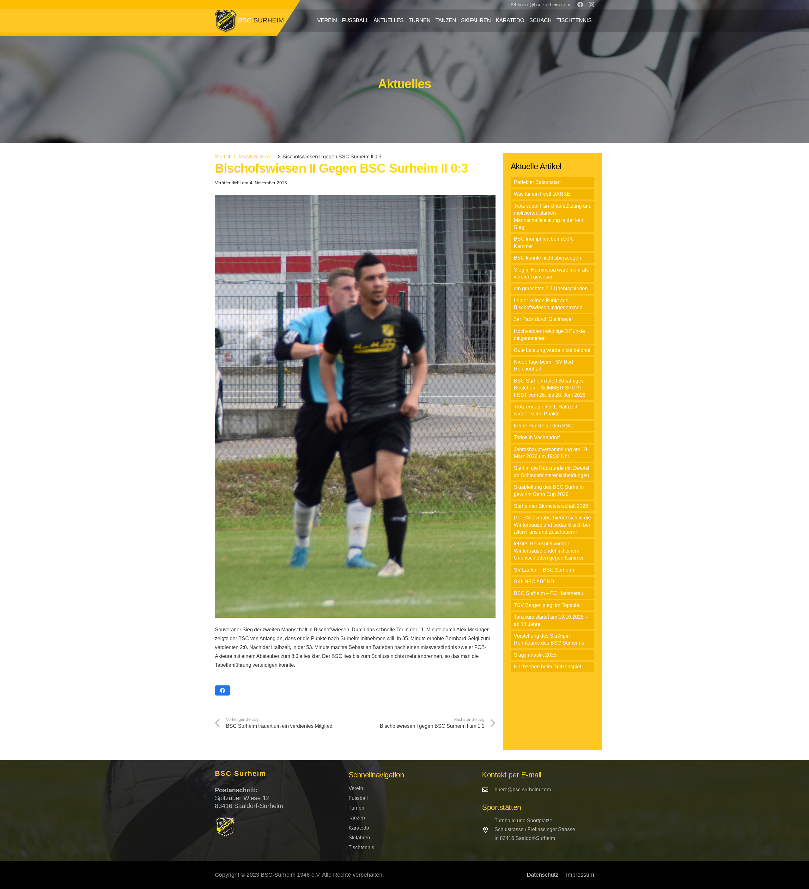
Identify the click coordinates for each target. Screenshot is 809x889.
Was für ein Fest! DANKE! (543, 194)
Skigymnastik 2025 (535, 655)
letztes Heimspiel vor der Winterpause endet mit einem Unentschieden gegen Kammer (549, 551)
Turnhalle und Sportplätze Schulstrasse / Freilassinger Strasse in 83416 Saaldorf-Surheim (535, 829)
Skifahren (359, 837)
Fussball (358, 798)
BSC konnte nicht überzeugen (547, 258)
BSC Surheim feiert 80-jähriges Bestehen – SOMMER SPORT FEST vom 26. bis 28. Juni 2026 (550, 388)
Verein (356, 788)
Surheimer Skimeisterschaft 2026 (551, 506)
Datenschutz (542, 875)
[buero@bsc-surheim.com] (488, 790)
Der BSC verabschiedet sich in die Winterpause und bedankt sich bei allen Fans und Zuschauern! (552, 525)
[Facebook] (580, 4)
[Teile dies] (222, 690)
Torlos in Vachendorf (537, 437)
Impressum (580, 875)
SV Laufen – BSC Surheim (544, 570)
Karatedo (359, 828)
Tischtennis (361, 847)
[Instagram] (591, 5)
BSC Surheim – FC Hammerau (548, 593)
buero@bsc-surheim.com (523, 789)
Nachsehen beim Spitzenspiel (547, 666)
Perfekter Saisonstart (537, 182)
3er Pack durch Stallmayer (543, 319)
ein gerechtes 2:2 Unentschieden (551, 288)
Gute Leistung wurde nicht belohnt (552, 350)
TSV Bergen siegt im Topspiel (547, 605)
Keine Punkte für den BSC (543, 425)
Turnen (356, 808)
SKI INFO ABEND (534, 581)
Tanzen (357, 817)
